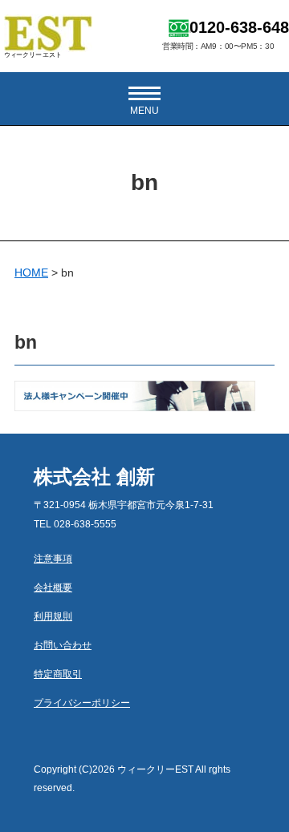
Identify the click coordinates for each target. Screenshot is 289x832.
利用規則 (53, 616)
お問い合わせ (63, 645)
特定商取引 (58, 674)
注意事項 (53, 558)
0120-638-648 (239, 27)
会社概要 (53, 587)
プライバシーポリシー (82, 703)
